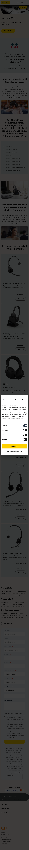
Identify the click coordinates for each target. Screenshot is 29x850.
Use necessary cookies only (14, 451)
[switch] (25, 430)
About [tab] (23, 399)
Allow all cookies (14, 446)
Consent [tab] (5, 399)
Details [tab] (14, 399)
